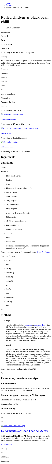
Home (8, 3)
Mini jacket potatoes (7, 147)
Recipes (9, 5)
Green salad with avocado (8, 119)
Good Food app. (43, 252)
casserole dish (39, 325)
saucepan (28, 325)
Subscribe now (6, 444)
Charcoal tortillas (6, 133)
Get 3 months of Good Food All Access (24, 430)
